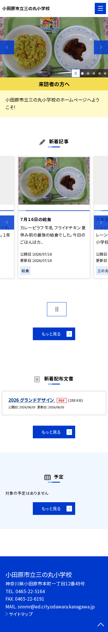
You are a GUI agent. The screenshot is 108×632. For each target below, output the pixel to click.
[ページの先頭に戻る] (101, 625)
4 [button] (99, 73)
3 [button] (93, 73)
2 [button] (88, 73)
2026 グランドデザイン (31, 400)
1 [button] (82, 73)
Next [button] (101, 47)
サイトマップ (21, 614)
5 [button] (105, 73)
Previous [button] (7, 47)
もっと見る (51, 334)
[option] (54, 47)
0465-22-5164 (30, 591)
